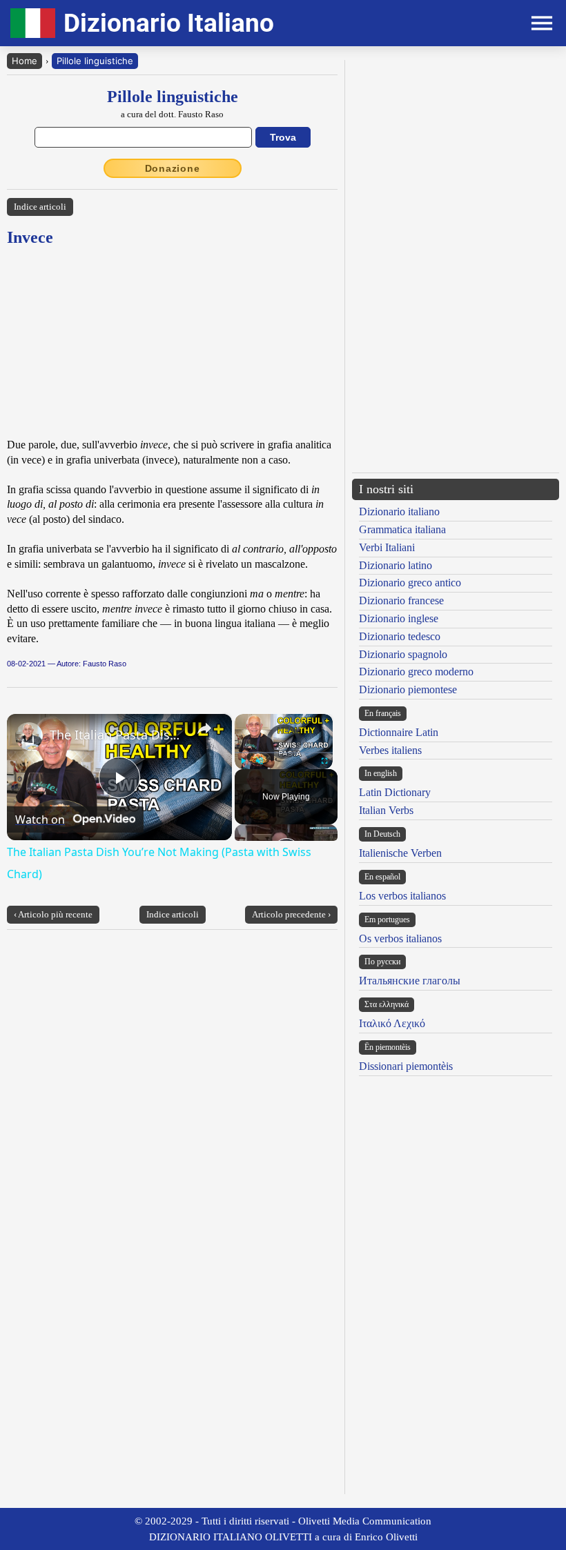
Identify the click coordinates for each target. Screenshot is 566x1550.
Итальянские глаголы (409, 980)
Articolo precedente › (291, 914)
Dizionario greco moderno (416, 671)
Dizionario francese (401, 600)
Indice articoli (40, 206)
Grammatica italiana (402, 529)
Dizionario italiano (399, 511)
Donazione (172, 168)
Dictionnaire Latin (398, 732)
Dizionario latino (395, 565)
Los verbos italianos (402, 896)
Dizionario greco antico (410, 582)
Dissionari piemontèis (406, 1066)
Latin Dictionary (395, 792)
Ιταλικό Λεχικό (392, 1023)
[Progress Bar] (284, 752)
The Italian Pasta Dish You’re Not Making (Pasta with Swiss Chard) (117, 734)
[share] (204, 728)
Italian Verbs (386, 810)
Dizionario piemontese (408, 689)
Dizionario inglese (398, 618)
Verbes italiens (390, 750)
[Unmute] (259, 761)
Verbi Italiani (387, 547)
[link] (29, 736)
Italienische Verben (400, 853)
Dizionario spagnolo (403, 654)
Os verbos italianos (400, 938)
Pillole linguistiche (95, 60)
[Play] (243, 761)
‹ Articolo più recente (53, 914)
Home (24, 60)
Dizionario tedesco (399, 636)
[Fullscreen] (324, 761)
